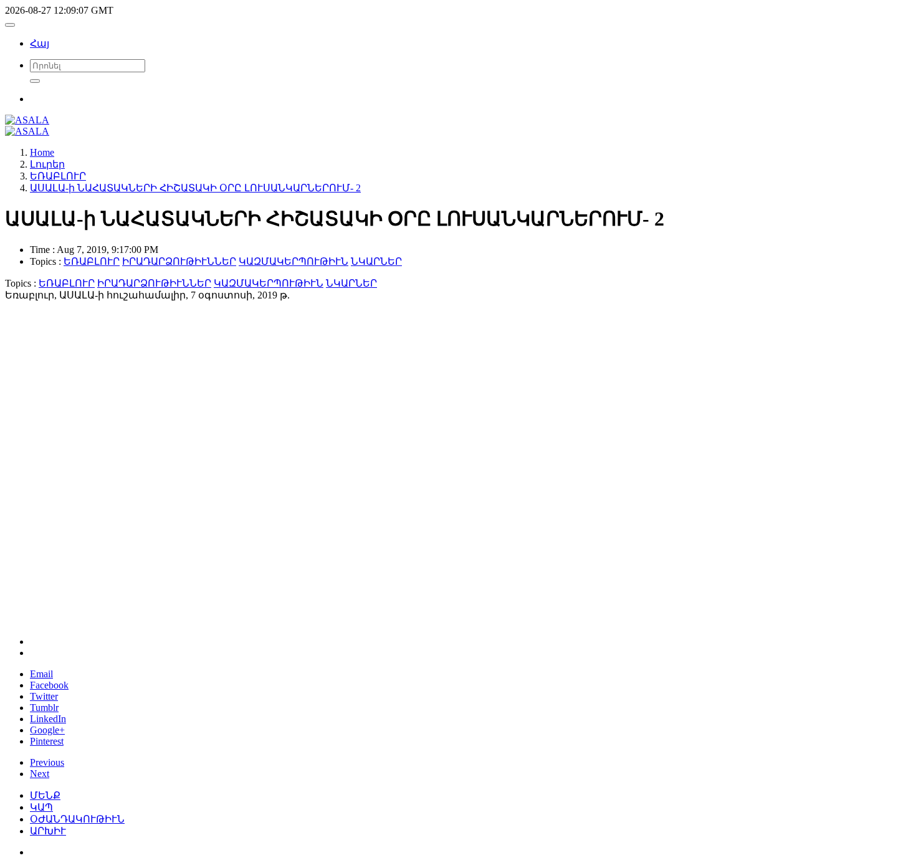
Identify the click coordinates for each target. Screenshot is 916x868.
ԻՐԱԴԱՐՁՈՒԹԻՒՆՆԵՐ (179, 261)
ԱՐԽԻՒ (48, 831)
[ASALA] (27, 120)
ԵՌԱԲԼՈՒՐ (92, 261)
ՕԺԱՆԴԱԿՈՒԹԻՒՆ (77, 819)
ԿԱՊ (41, 807)
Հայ (39, 43)
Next (39, 773)
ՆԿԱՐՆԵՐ (376, 261)
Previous (47, 762)
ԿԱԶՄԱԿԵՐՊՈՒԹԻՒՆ (293, 261)
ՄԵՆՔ (45, 795)
